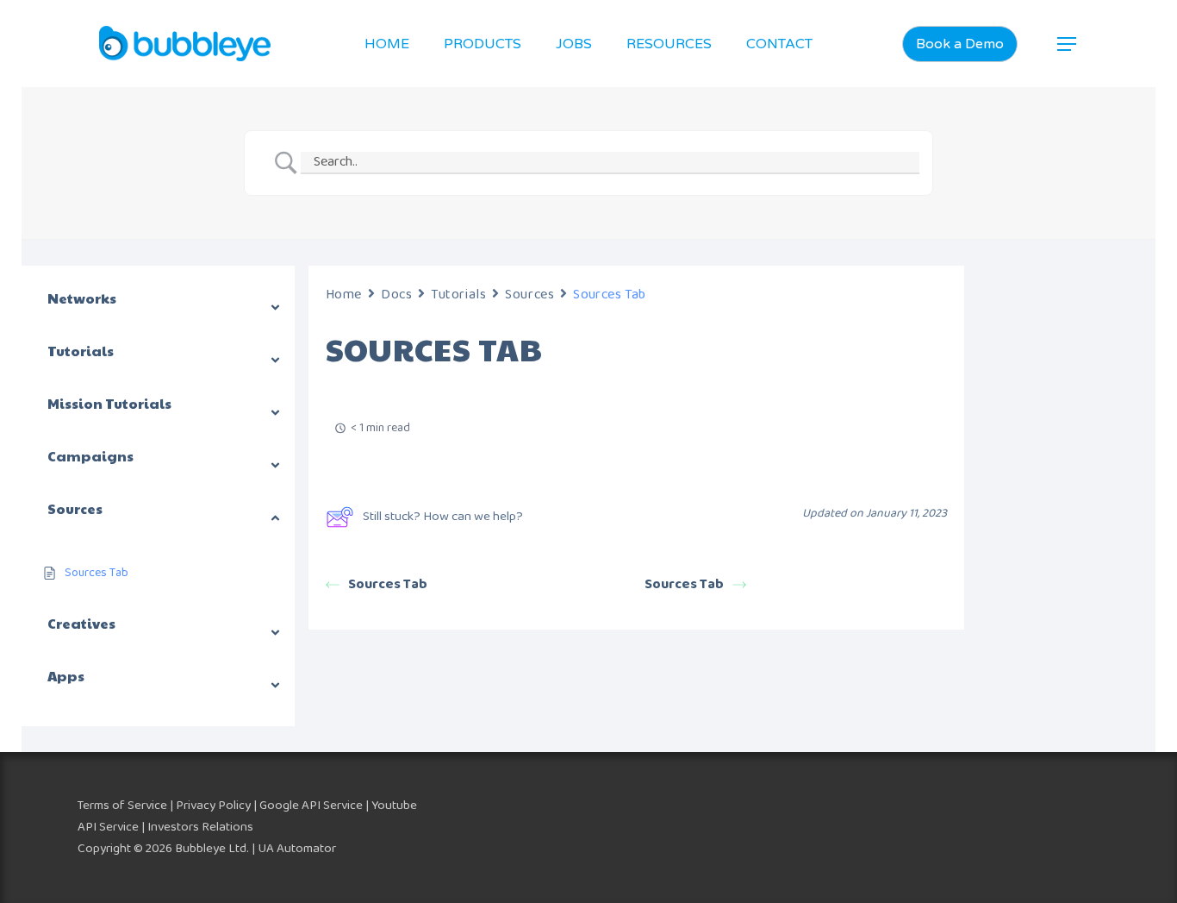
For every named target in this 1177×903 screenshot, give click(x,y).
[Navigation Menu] (1067, 44)
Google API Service (311, 805)
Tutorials (458, 294)
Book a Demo (960, 44)
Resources (669, 44)
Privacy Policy (213, 805)
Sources (529, 294)
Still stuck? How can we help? (443, 516)
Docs (396, 294)
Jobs (574, 44)
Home (386, 44)
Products (482, 44)
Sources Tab (387, 584)
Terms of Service (122, 805)
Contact (779, 44)
